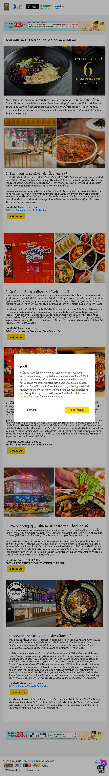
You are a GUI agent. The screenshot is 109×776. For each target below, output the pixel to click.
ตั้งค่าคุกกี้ (32, 410)
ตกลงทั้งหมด (77, 410)
